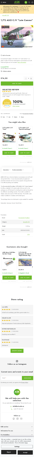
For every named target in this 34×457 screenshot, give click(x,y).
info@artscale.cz (18, 406)
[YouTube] (21, 419)
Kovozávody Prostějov (28, 113)
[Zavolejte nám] (26, 2)
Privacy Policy (24, 382)
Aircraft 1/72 (26, 222)
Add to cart (17, 83)
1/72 (28, 234)
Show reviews (16, 106)
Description (6, 170)
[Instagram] (17, 419)
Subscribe (27, 378)
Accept (25, 452)
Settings (17, 446)
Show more (17, 351)
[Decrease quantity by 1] (25, 78)
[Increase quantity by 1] (31, 78)
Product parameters (17, 170)
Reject (9, 452)
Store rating (17, 299)
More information (22, 62)
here (26, 443)
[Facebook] (14, 419)
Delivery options (7, 71)
